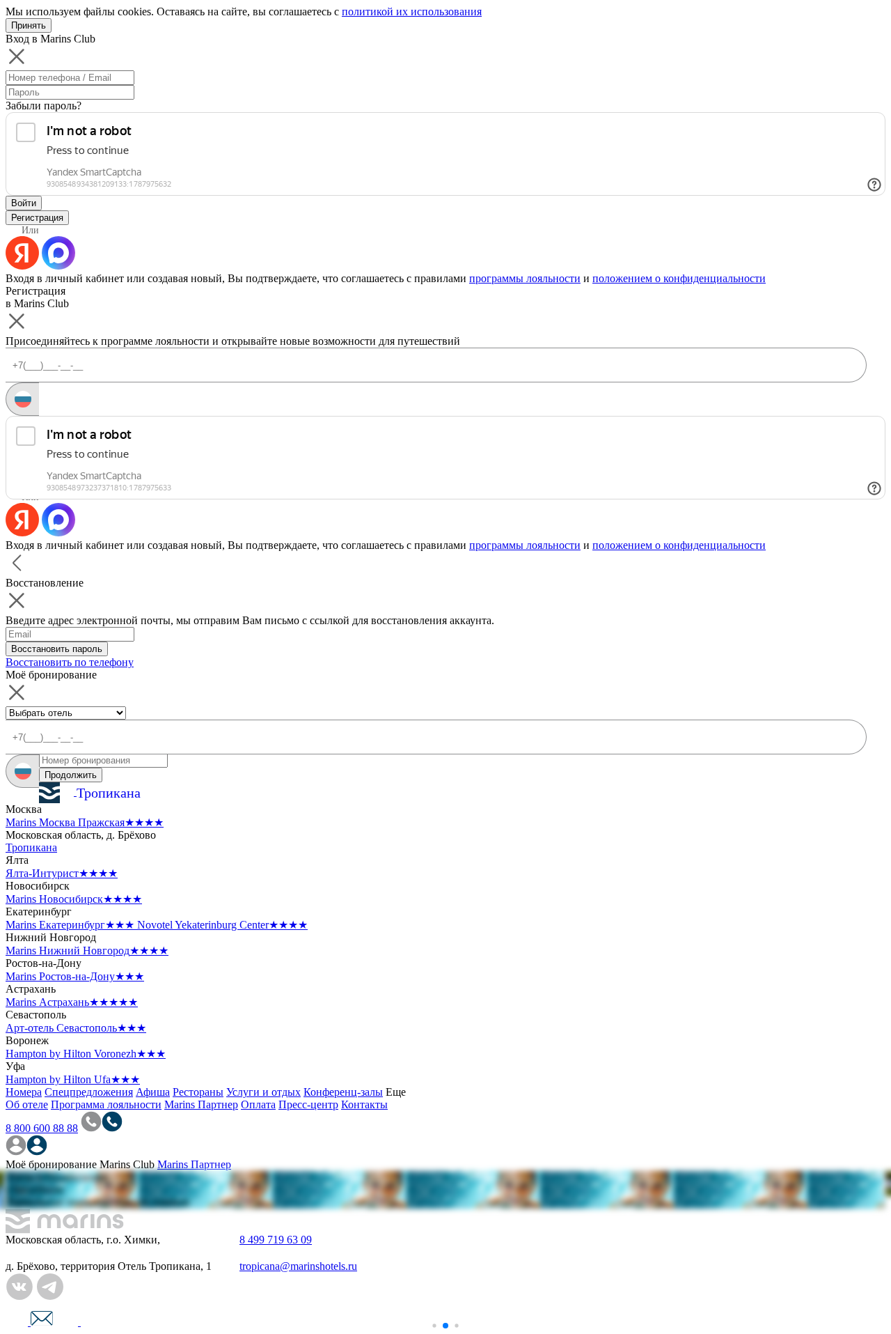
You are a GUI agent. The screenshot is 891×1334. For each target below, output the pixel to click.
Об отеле (27, 1104)
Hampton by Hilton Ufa (73, 1079)
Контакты (364, 1104)
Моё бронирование (51, 1164)
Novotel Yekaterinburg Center (222, 925)
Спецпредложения (89, 1092)
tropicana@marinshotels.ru (298, 1266)
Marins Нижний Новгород (87, 950)
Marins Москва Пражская (85, 822)
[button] (434, 1325)
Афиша (153, 1092)
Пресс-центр (308, 1104)
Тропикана (31, 847)
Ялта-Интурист (62, 873)
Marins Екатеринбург (70, 925)
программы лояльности (525, 278)
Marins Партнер (201, 1104)
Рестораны (198, 1092)
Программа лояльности (106, 1104)
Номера (24, 1092)
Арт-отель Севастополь (76, 1028)
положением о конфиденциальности (679, 278)
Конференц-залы (343, 1092)
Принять (28, 25)
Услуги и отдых (263, 1092)
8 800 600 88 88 (42, 1128)
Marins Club (127, 1164)
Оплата (258, 1104)
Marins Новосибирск (74, 899)
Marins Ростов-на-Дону (75, 976)
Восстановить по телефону (70, 662)
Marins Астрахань (72, 1002)
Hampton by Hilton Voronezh (86, 1054)
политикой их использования (412, 11)
